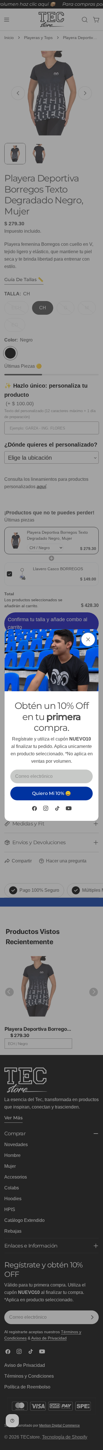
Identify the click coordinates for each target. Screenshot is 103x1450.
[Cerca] (88, 639)
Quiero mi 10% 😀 (51, 793)
